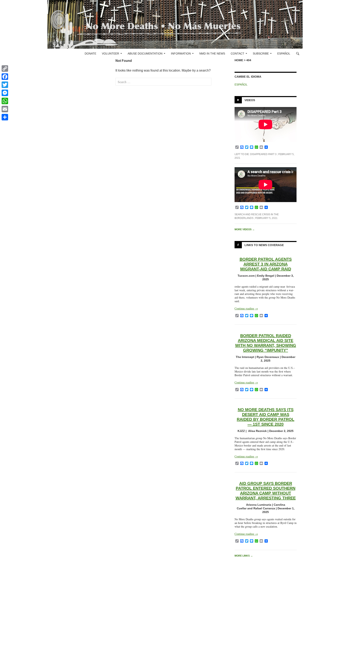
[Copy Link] (5, 68)
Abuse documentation (145, 53)
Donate (90, 53)
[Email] (5, 109)
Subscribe (261, 53)
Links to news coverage (264, 245)
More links (244, 555)
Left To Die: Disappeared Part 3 (255, 154)
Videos (249, 100)
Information (181, 53)
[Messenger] (5, 93)
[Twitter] (5, 85)
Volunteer (110, 53)
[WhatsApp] (5, 101)
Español (283, 53)
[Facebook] (5, 77)
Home (239, 60)
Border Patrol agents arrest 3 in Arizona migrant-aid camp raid (266, 264)
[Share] (5, 117)
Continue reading (246, 308)
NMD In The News (212, 53)
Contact (237, 53)
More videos (245, 229)
